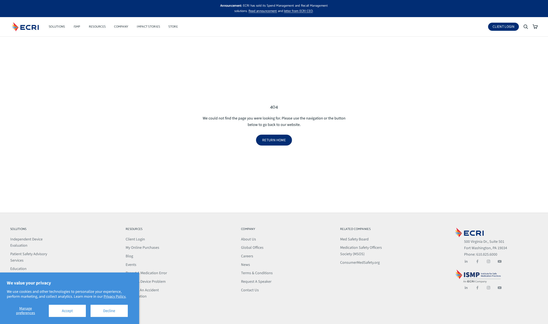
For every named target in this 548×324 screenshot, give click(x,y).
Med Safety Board (354, 239)
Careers (247, 256)
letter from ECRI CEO (298, 11)
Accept (67, 311)
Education (18, 268)
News (245, 264)
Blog (129, 256)
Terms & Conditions (257, 273)
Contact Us (250, 290)
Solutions (57, 26)
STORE (173, 26)
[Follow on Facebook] (477, 261)
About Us (248, 239)
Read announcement (263, 11)
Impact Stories (148, 26)
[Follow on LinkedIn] (466, 261)
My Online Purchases (142, 247)
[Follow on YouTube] (499, 261)
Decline (109, 311)
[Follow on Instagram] (488, 261)
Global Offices (252, 247)
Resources (97, 26)
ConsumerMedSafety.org (360, 262)
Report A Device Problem (146, 281)
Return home (274, 140)
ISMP (77, 26)
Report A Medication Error (146, 273)
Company (121, 26)
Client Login (506, 27)
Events (131, 264)
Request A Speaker (256, 281)
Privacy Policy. (115, 296)
